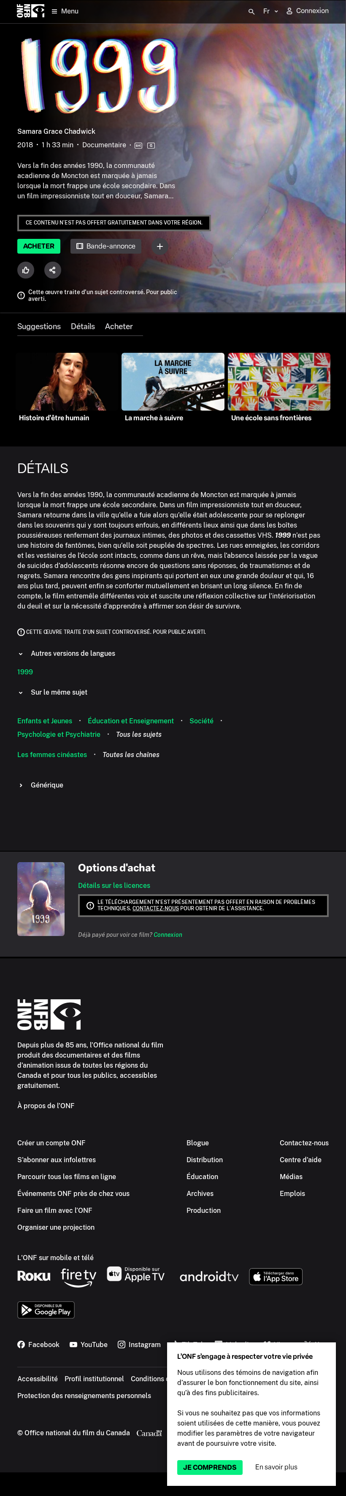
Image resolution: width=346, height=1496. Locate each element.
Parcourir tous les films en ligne (66, 1177)
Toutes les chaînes (131, 755)
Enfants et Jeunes (44, 721)
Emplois (292, 1194)
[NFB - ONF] (30, 11)
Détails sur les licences (114, 886)
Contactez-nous (155, 909)
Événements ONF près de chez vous (73, 1194)
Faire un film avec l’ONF (54, 1211)
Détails (83, 326)
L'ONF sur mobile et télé (55, 1258)
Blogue (198, 1143)
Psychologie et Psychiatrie (58, 734)
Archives (200, 1194)
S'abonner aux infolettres (56, 1160)
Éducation (202, 1177)
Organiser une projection (56, 1227)
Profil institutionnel (94, 1379)
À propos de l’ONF (46, 1106)
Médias (291, 1177)
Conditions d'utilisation (167, 1379)
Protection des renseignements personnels (84, 1396)
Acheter (38, 246)
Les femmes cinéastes (52, 755)
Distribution (205, 1160)
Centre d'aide (301, 1160)
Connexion (168, 934)
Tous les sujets (139, 734)
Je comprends (210, 1468)
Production (204, 1211)
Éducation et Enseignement (131, 721)
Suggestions (39, 326)
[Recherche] (251, 12)
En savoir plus (276, 1467)
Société (201, 721)
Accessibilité (37, 1379)
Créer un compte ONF (51, 1143)
